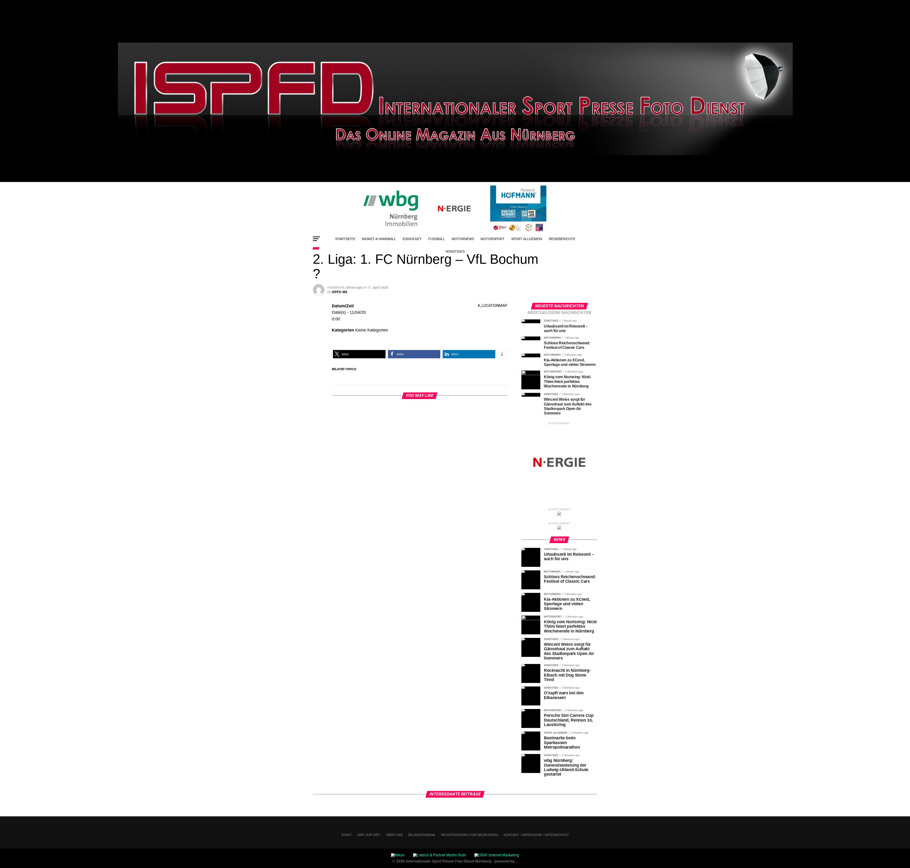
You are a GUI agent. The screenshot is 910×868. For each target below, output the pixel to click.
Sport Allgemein (526, 239)
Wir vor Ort (369, 835)
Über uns (394, 835)
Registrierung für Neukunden (469, 835)
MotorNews (463, 239)
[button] (359, 354)
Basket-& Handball (379, 239)
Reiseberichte (562, 239)
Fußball (436, 239)
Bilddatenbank (421, 835)
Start (346, 835)
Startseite (345, 239)
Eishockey (412, 239)
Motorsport (493, 239)
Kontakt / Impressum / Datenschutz (536, 835)
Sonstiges (455, 251)
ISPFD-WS (339, 292)
